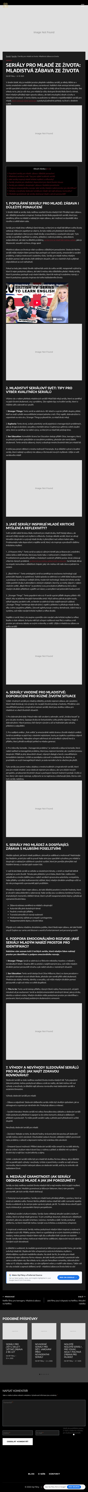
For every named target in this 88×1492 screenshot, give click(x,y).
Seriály (9, 60)
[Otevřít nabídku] (82, 5)
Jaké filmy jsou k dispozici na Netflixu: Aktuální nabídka (66, 1300)
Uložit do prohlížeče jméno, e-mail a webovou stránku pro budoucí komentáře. (73, 1430)
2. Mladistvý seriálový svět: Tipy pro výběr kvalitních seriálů (31, 176)
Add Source (74, 1487)
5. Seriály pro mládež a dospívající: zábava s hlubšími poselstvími (33, 185)
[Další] (82, 1347)
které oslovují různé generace (24, 100)
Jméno (7, 1433)
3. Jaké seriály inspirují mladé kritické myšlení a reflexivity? (30, 179)
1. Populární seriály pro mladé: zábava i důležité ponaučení (30, 173)
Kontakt (54, 1474)
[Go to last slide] (6, 1347)
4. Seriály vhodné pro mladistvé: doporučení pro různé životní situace (35, 182)
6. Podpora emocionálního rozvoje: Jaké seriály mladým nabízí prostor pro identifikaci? (42, 188)
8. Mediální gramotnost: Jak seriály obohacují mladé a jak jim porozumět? (36, 194)
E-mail (40, 1433)
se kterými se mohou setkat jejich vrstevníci (48, 561)
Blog (31, 1474)
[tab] (39, 1374)
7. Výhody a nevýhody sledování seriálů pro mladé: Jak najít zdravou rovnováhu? (39, 191)
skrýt (48, 169)
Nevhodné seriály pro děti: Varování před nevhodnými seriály (43, 1350)
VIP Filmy (11, 76)
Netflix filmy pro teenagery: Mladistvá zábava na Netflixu (21, 1300)
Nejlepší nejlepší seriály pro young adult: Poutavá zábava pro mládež (73, 1350)
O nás (41, 1474)
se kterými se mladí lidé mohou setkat (60, 240)
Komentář (8, 1402)
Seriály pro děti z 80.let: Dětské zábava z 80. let (14, 1348)
